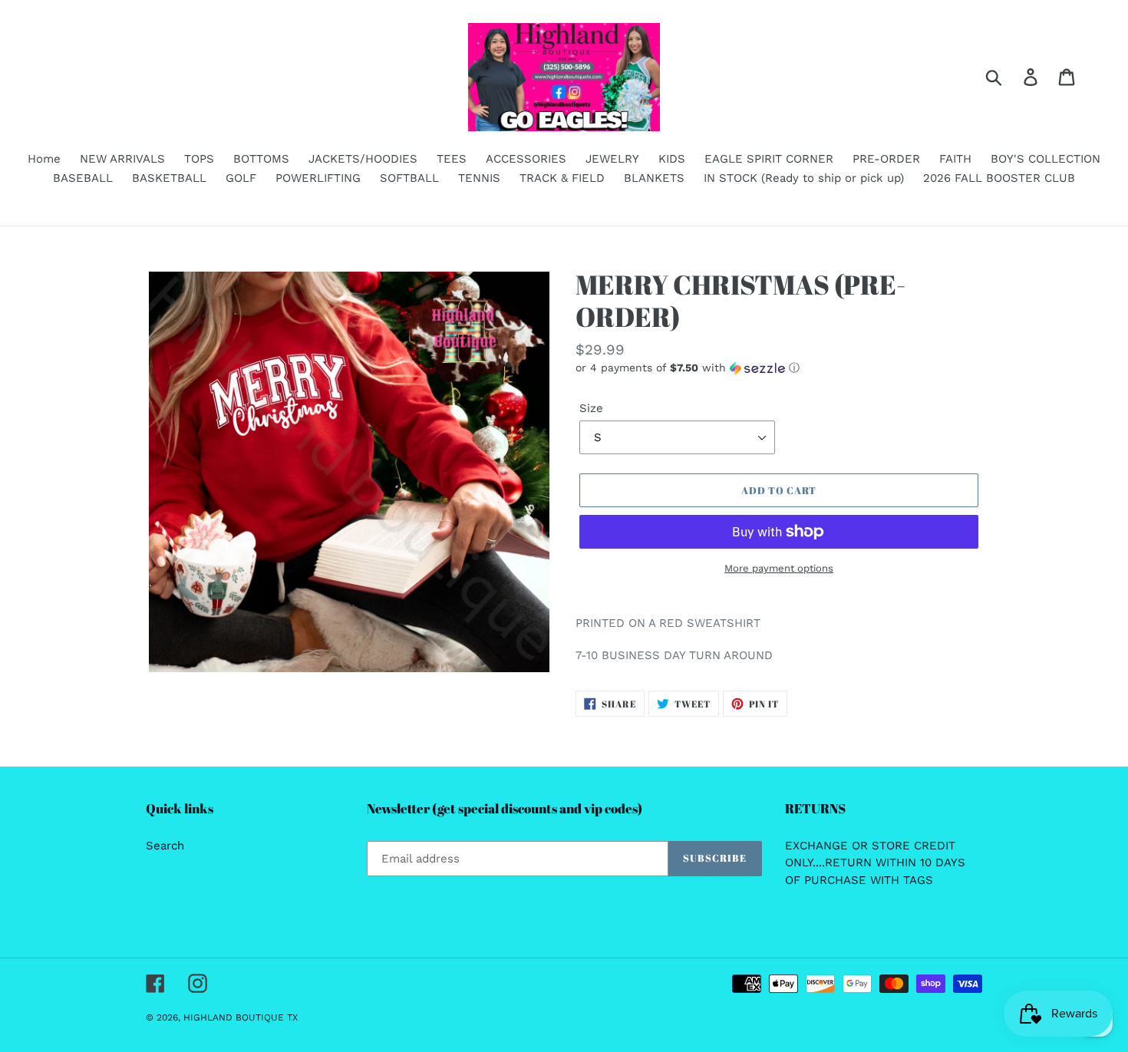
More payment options (778, 568)
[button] (779, 368)
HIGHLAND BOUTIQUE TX (240, 1017)
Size (591, 408)
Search (165, 845)
